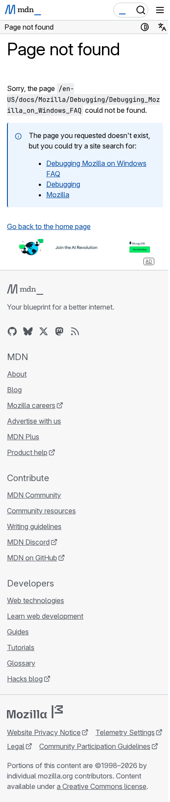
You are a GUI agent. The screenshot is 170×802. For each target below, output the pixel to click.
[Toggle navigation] (160, 10)
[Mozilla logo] (35, 711)
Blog (14, 389)
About (17, 374)
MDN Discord (28, 542)
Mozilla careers (31, 405)
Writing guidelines (34, 526)
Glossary (21, 663)
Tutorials (20, 647)
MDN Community (34, 495)
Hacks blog (25, 678)
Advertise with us (34, 421)
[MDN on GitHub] (12, 331)
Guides (18, 631)
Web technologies (35, 600)
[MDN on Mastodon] (59, 331)
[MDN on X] (43, 331)
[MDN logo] (25, 289)
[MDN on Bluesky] (28, 331)
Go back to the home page (49, 226)
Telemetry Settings (125, 732)
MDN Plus (23, 436)
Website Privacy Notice (44, 732)
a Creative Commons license (101, 786)
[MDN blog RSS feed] (75, 331)
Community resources (41, 510)
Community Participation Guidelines (94, 746)
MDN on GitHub (32, 557)
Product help (27, 452)
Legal (15, 746)
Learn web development (45, 616)
